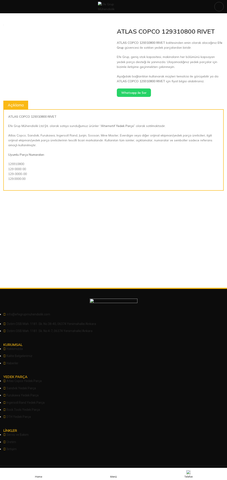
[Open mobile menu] (5, 6)
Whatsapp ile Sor (134, 93)
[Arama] (219, 6)
